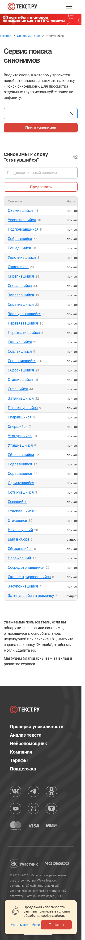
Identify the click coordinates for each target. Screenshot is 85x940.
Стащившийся (20, 379)
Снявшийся (18, 389)
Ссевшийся (17, 501)
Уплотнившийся (22, 257)
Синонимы (24, 35)
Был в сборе (18, 539)
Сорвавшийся (20, 473)
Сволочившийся (22, 361)
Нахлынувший (20, 530)
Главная (5, 35)
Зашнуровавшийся (24, 314)
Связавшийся (20, 285)
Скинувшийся (20, 342)
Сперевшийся (20, 417)
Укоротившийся (22, 220)
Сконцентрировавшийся (29, 577)
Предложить (41, 187)
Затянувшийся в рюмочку (31, 595)
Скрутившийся (21, 304)
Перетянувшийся (23, 408)
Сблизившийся (21, 455)
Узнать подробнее (25, 924)
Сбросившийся (21, 370)
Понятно (56, 924)
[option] (42, 19)
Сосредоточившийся (26, 567)
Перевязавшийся (23, 323)
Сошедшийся (19, 248)
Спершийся (18, 426)
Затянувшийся (21, 398)
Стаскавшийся (21, 511)
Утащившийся (20, 445)
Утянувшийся (20, 436)
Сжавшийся (18, 267)
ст (38, 35)
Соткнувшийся (21, 492)
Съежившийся (20, 210)
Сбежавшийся (20, 548)
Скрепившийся (21, 276)
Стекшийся (17, 520)
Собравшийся (20, 238)
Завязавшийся (21, 295)
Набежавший (19, 558)
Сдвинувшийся (21, 483)
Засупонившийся (23, 586)
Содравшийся (20, 464)
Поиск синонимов (40, 127)
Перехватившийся (24, 332)
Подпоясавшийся (23, 229)
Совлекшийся (20, 351)
